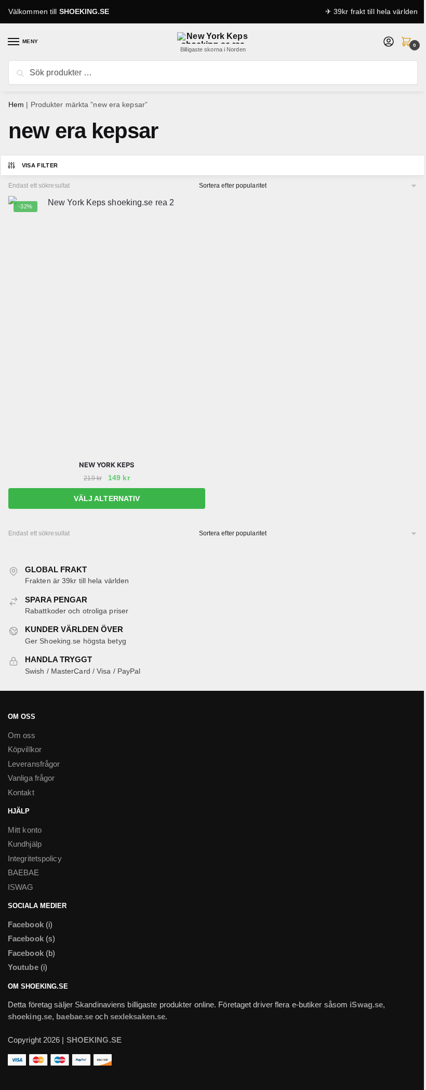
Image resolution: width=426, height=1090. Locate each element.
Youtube (23, 967)
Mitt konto (25, 829)
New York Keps (107, 465)
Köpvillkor (25, 749)
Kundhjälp (25, 843)
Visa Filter (40, 165)
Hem (16, 104)
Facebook (26, 924)
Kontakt (21, 792)
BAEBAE (23, 872)
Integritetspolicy (35, 858)
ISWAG (21, 887)
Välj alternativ (107, 498)
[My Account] (388, 42)
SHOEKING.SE (84, 11)
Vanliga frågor (31, 777)
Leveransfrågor (34, 763)
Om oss (22, 735)
